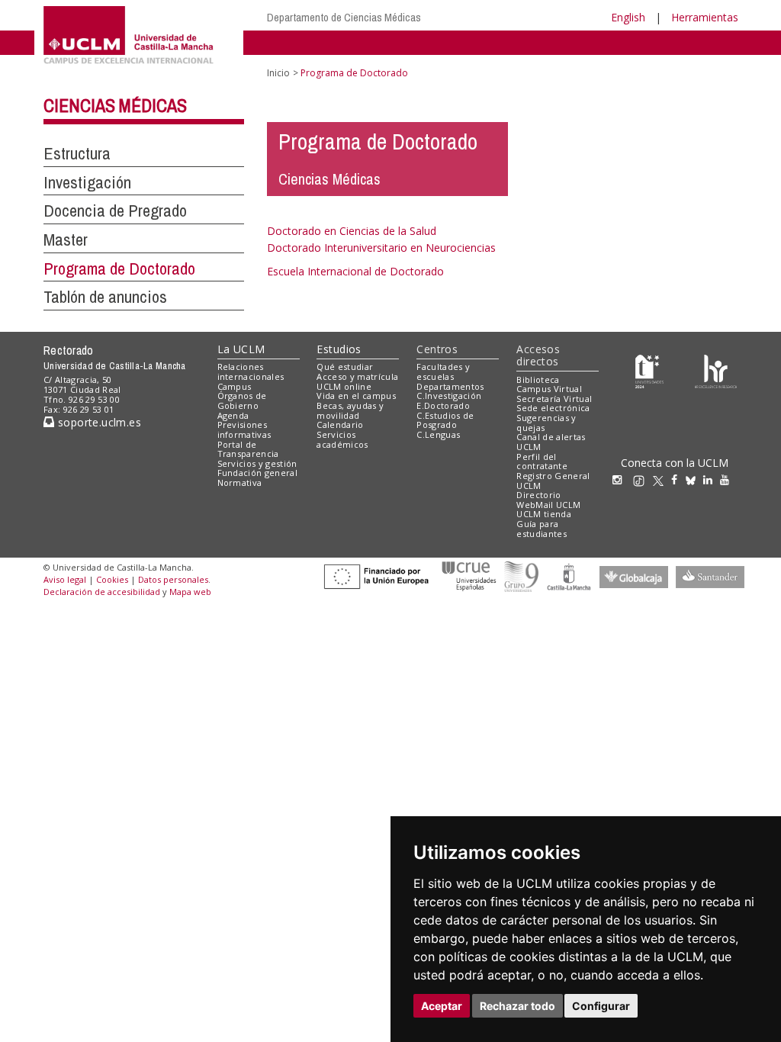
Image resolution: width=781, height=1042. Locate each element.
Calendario (340, 424)
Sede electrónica (553, 407)
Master (65, 239)
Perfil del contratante (541, 461)
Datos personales (173, 579)
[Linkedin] (707, 479)
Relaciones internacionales (250, 371)
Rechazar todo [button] (517, 1005)
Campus (234, 386)
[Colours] (716, 370)
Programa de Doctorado (119, 268)
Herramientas (704, 17)
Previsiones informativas (244, 429)
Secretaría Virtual (554, 398)
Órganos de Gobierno (242, 400)
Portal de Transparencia (248, 449)
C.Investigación (448, 395)
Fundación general (257, 472)
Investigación (87, 182)
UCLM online (344, 386)
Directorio (538, 494)
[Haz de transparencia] (649, 370)
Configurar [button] (601, 1005)
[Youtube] (728, 479)
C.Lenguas (438, 434)
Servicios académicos (342, 439)
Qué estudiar (345, 366)
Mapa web (190, 591)
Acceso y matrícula (357, 376)
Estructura (77, 153)
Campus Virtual (549, 388)
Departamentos (450, 386)
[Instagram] (620, 479)
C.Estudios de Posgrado (445, 420)
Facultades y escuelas (443, 371)
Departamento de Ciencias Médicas (344, 17)
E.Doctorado (443, 405)
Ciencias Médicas (115, 105)
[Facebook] (678, 479)
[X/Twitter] (662, 479)
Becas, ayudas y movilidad (350, 410)
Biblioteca (537, 379)
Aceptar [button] (441, 1005)
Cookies (112, 579)
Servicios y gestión (257, 463)
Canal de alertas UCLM (550, 441)
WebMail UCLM (548, 504)
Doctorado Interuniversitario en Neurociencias (381, 247)
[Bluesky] (694, 479)
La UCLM (241, 349)
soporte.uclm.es (97, 422)
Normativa (239, 482)
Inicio (278, 72)
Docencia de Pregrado (115, 210)
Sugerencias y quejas (546, 422)
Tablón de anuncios (105, 296)
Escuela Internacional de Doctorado (355, 271)
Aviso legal (64, 579)
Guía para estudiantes (541, 528)
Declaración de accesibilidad (101, 591)
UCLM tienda (543, 513)
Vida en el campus (356, 395)
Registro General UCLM (553, 480)
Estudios (339, 349)
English (628, 17)
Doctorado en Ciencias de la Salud (351, 231)
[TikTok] (642, 479)
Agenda (233, 415)
